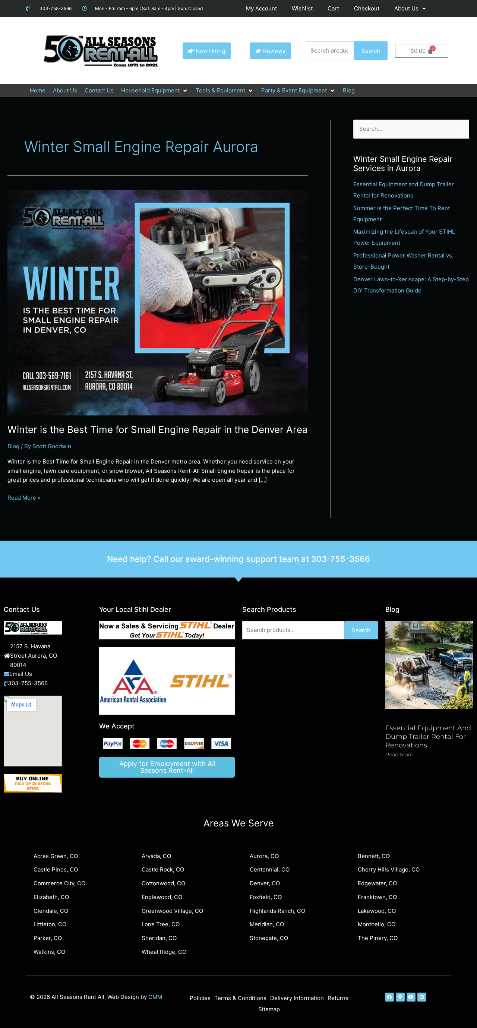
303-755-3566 (340, 559)
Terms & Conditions (240, 998)
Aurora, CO (264, 856)
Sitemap (269, 1009)
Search (370, 50)
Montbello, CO (376, 924)
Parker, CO (48, 938)
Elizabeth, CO (51, 897)
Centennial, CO (270, 869)
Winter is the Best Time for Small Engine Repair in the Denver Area (157, 429)
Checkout (366, 8)
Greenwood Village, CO (172, 910)
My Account (261, 8)
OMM (155, 996)
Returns (338, 998)
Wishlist (302, 8)
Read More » (24, 497)
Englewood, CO (162, 897)
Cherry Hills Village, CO (389, 869)
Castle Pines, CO (56, 869)
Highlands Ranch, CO (277, 910)
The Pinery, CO (378, 938)
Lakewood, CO (377, 910)
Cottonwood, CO (163, 883)
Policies (200, 998)
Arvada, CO (156, 856)
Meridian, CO (267, 924)
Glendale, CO (51, 910)
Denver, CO (265, 883)
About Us (406, 8)
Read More (399, 754)
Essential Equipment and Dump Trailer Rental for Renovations (428, 737)
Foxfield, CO (266, 897)
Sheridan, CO (159, 938)
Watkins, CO (49, 951)
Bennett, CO (374, 856)
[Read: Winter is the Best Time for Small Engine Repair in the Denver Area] (157, 302)
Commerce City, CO (59, 883)
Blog (13, 446)
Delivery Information (297, 998)
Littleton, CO (50, 924)
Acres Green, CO (56, 856)
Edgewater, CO (377, 883)
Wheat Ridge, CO (164, 951)
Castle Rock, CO (163, 869)
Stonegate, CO (269, 938)
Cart (333, 8)
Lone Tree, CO (161, 924)
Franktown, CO (377, 897)
